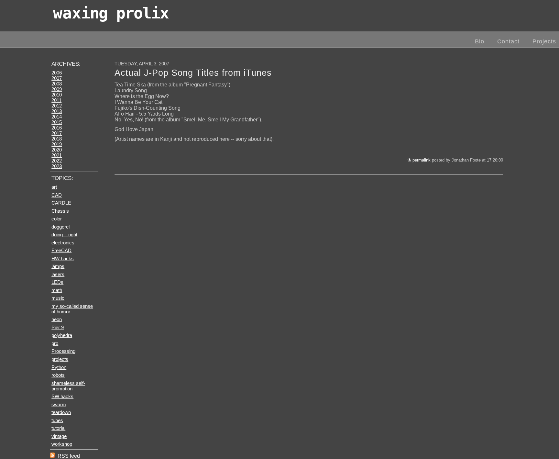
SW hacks (62, 396)
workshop (61, 444)
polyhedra (61, 335)
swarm (58, 404)
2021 (56, 155)
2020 (56, 149)
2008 (56, 83)
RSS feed (67, 456)
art (54, 187)
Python (58, 367)
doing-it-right (64, 234)
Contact (508, 41)
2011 (56, 100)
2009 (56, 89)
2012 (56, 105)
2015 (56, 122)
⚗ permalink (419, 160)
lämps (57, 266)
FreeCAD (61, 250)
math (56, 290)
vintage (59, 436)
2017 (56, 133)
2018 (56, 138)
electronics (62, 242)
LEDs (57, 282)
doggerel (60, 227)
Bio (479, 41)
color (56, 218)
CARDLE (61, 203)
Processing (63, 351)
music (57, 298)
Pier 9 (57, 327)
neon (56, 319)
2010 (56, 94)
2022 (56, 160)
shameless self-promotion (68, 385)
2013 (56, 111)
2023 (56, 166)
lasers (57, 274)
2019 (56, 144)
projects (59, 359)
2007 (56, 78)
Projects (544, 41)
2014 (56, 116)
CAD (56, 195)
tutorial (58, 428)
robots (58, 375)
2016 (56, 127)
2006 (56, 72)
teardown (61, 412)
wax (111, 13)
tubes (57, 420)
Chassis (60, 211)
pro (54, 343)
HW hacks (62, 258)
